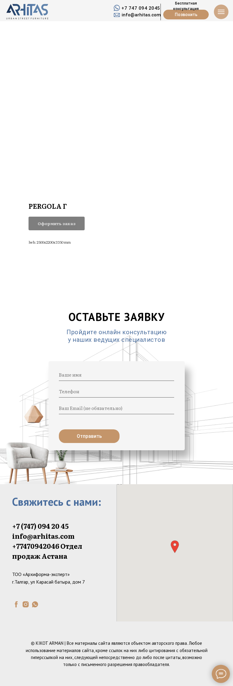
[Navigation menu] (221, 12)
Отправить (89, 436)
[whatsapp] (35, 604)
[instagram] (25, 604)
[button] (174, 547)
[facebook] (16, 604)
